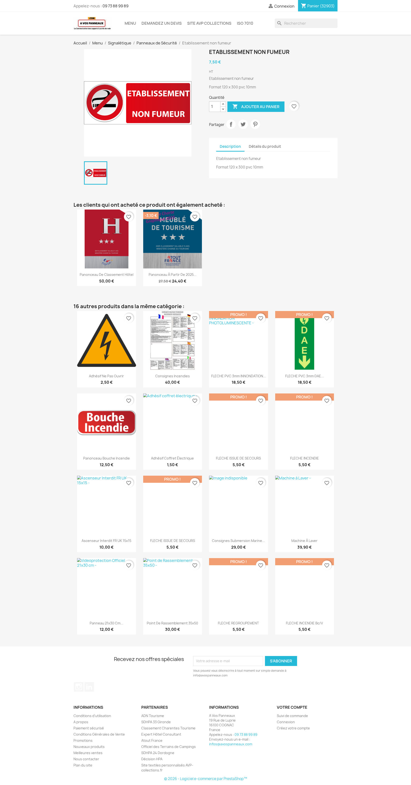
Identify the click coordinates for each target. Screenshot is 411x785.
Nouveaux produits (89, 746)
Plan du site (82, 765)
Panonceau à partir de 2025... (172, 274)
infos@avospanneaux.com (230, 744)
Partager (231, 124)
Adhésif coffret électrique (172, 458)
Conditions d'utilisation (92, 715)
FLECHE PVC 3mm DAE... (304, 376)
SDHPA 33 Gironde (156, 722)
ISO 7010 (245, 23)
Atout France (151, 740)
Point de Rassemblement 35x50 (172, 623)
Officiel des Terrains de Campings (168, 746)
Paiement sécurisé (88, 728)
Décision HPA (151, 759)
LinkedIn (89, 687)
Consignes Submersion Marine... (238, 540)
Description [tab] (230, 146)
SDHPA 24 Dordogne (157, 753)
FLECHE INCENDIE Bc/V (304, 623)
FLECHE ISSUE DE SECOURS (238, 458)
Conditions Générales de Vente (99, 734)
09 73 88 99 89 (115, 6)
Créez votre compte (293, 728)
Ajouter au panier (255, 106)
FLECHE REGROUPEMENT (238, 623)
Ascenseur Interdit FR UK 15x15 (106, 540)
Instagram (78, 687)
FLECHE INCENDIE (304, 458)
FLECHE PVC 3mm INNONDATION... (238, 376)
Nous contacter (86, 759)
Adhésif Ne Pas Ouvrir (106, 376)
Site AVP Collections (209, 23)
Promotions (83, 740)
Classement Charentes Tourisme (168, 728)
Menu (130, 23)
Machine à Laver (304, 540)
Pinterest (255, 124)
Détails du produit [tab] (265, 146)
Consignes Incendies (172, 376)
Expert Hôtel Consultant (161, 734)
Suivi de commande (292, 715)
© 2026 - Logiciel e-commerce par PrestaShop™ (205, 778)
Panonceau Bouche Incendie (106, 458)
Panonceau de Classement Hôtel (106, 274)
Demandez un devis (162, 23)
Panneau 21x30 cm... (106, 623)
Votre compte (292, 707)
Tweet (243, 124)
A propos (80, 722)
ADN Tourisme (152, 715)
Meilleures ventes (88, 753)
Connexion (286, 722)
